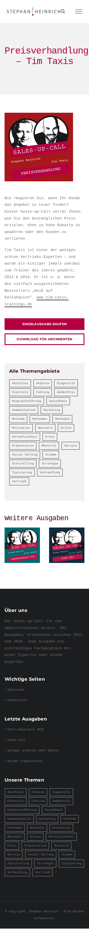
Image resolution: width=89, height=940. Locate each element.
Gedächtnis (66, 392)
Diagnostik (66, 383)
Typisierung (22, 472)
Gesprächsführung (26, 401)
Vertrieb (19, 481)
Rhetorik (49, 445)
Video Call (66, 545)
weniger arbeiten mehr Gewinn (33, 750)
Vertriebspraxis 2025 (22, 545)
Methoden (39, 419)
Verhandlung (50, 472)
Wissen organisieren (24, 761)
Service (70, 445)
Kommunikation (24, 410)
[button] (8, 545)
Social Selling (24, 454)
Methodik (62, 419)
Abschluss (20, 383)
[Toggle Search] (63, 11)
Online (65, 428)
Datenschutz (17, 700)
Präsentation (23, 445)
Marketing (51, 410)
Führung (42, 392)
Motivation (21, 428)
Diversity (20, 392)
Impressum (15, 689)
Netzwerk (45, 428)
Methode (18, 419)
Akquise (42, 383)
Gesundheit (58, 401)
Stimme (50, 454)
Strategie (50, 463)
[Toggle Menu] (78, 11)
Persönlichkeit (24, 437)
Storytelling (23, 463)
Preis (49, 437)
